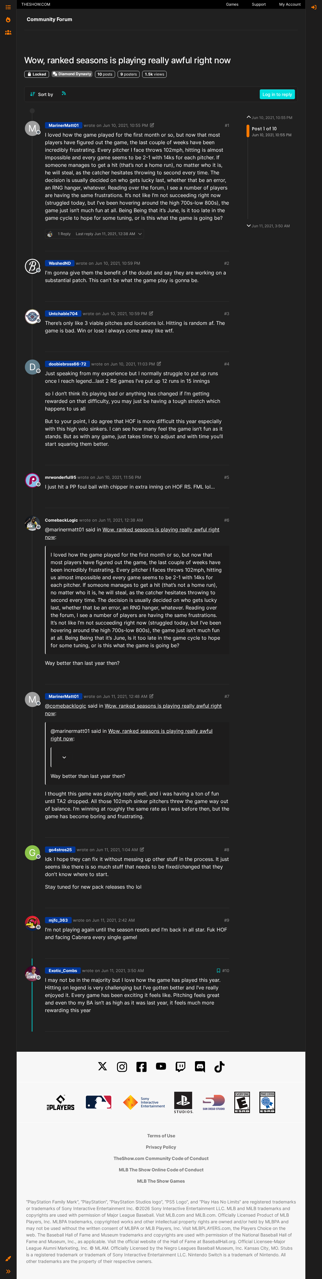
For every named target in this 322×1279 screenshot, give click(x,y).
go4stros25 (60, 849)
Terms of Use (161, 1135)
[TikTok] (219, 1067)
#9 (226, 920)
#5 (226, 477)
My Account (290, 4)
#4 (226, 363)
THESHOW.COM (35, 4)
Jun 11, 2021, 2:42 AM (113, 920)
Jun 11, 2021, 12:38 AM (120, 520)
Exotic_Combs (63, 970)
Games (232, 4)
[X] (102, 1067)
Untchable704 (63, 313)
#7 (227, 696)
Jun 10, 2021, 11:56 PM (119, 477)
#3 (226, 313)
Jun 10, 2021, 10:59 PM (117, 263)
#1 (227, 125)
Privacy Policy (161, 1147)
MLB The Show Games (161, 1181)
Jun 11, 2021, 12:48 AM (125, 696)
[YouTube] (161, 1067)
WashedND (60, 263)
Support (259, 4)
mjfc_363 (58, 920)
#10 (225, 970)
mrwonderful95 (60, 477)
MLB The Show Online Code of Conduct (161, 1169)
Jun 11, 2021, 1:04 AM (117, 849)
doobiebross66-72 (67, 363)
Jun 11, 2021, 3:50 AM (122, 970)
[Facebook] (141, 1067)
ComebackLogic (61, 520)
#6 (226, 520)
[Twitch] (180, 1067)
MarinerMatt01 (64, 125)
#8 (226, 849)
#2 (226, 263)
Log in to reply (277, 94)
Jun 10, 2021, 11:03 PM (132, 363)
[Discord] (200, 1067)
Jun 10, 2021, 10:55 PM (125, 125)
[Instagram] (122, 1067)
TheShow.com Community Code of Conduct (161, 1158)
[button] (8, 1259)
